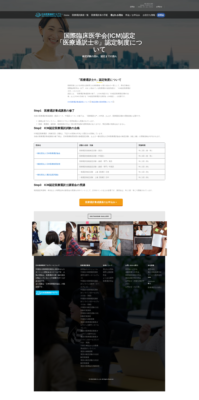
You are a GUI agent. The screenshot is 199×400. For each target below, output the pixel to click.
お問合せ (159, 7)
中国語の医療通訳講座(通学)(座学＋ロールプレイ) (89, 275)
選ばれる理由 (116, 15)
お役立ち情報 (149, 15)
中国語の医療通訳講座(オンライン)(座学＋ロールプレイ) (89, 284)
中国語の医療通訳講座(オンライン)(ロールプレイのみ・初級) (89, 301)
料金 (104, 275)
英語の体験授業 (86, 351)
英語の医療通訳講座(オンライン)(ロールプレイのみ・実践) (89, 340)
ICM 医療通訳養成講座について (79, 102)
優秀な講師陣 (108, 272)
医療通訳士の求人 (155, 287)
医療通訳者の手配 (99, 15)
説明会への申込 (131, 269)
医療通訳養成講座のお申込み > (101, 202)
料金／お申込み (133, 15)
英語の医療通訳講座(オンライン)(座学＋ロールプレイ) (89, 325)
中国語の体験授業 (87, 319)
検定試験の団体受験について (102, 102)
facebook (151, 281)
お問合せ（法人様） (133, 287)
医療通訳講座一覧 (80, 15)
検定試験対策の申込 (133, 278)
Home (66, 15)
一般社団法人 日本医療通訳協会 (48, 153)
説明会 (132, 7)
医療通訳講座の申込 (133, 275)
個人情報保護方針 (155, 272)
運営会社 (151, 269)
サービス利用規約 (155, 275)
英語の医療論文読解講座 (90, 366)
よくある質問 (108, 278)
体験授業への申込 (132, 272)
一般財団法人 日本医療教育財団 (48, 164)
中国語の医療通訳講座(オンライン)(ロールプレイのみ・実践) (89, 293)
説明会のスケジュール (89, 269)
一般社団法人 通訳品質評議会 (47, 175)
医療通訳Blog (108, 281)
